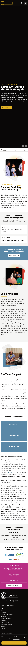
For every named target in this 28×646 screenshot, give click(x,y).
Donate (3, 626)
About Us (3, 610)
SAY (5, 199)
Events (2, 608)
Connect (3, 628)
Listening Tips (14, 446)
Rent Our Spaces (5, 622)
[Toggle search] (21, 3)
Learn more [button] (16, 639)
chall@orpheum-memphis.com (14, 539)
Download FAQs (14, 425)
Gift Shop (3, 616)
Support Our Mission (6, 618)
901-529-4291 (14, 537)
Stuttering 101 (14, 435)
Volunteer (3, 620)
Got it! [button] (14, 643)
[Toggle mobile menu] (25, 3)
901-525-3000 (14, 575)
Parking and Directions (6, 624)
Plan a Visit (3, 612)
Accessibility (13, 580)
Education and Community (7, 614)
